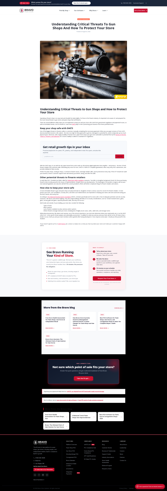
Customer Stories (107, 447)
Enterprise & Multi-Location (71, 464)
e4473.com (89, 444)
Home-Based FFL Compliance (89, 452)
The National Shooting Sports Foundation (59, 197)
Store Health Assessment (105, 461)
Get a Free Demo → (38, 479)
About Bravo (123, 444)
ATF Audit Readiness (90, 456)
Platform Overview (71, 444)
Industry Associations (108, 457)
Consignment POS (71, 457)
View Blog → (118, 308)
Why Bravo (93, 10)
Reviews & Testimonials (108, 451)
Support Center (106, 454)
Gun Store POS (70, 451)
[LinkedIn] (35, 474)
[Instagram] (47, 474)
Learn (104, 10)
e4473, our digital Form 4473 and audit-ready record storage (85, 391)
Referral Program (107, 465)
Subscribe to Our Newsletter (45, 469)
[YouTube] (43, 474)
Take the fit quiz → (83, 378)
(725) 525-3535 (127, 3)
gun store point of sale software (67, 400)
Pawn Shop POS (71, 447)
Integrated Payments (72, 472)
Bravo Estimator (70, 460)
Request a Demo (107, 468)
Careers (122, 451)
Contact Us (123, 460)
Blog (103, 444)
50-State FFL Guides (90, 459)
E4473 (73, 124)
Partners (122, 457)
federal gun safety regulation (76, 180)
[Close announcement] (146, 3)
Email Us (38, 460)
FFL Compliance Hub (90, 447)
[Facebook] (39, 474)
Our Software (78, 10)
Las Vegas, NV (39, 463)
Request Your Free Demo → (107, 278)
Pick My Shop (63, 10)
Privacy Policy (123, 488)
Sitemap (131, 488)
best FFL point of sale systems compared (90, 400)
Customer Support (138, 3)
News (121, 454)
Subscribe (119, 156)
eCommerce (69, 468)
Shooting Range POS (72, 454)
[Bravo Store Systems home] (45, 442)
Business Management (83, 19)
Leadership (123, 447)
